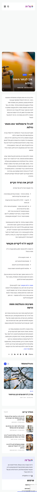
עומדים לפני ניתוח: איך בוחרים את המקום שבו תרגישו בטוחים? (15, 427)
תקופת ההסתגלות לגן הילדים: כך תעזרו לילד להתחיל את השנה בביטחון (15, 446)
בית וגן (24, 75)
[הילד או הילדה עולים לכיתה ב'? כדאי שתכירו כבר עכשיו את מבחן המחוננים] (29, 437)
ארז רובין (26, 349)
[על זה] (29, 6)
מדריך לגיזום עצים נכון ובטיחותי (20, 394)
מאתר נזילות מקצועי (27, 285)
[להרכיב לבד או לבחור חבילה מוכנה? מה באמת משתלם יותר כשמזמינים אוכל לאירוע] (29, 419)
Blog (31, 391)
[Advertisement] (18, 29)
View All (6, 412)
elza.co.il (30, 397)
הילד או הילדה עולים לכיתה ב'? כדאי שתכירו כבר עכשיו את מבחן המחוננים (14, 436)
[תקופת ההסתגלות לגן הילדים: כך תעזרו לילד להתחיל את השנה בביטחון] (29, 446)
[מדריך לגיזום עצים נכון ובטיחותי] (18, 378)
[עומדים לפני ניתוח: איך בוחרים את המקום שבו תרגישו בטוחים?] (29, 428)
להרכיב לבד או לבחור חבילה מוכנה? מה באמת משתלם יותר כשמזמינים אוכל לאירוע (14, 418)
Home (30, 75)
